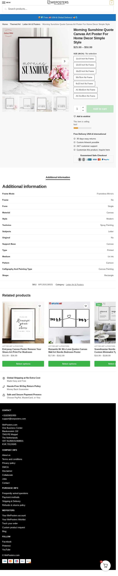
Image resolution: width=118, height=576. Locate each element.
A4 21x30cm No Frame (85, 96)
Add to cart (100, 108)
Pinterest (6, 545)
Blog (4, 531)
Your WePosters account (14, 515)
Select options (23, 364)
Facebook (7, 541)
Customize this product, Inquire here (93, 150)
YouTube (6, 549)
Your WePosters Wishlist (13, 519)
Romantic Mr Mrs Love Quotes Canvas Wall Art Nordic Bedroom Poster (67, 350)
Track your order (10, 523)
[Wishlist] (40, 306)
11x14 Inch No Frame (85, 59)
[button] (83, 107)
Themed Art (15, 24)
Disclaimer (7, 471)
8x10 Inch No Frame (84, 84)
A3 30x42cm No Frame (85, 90)
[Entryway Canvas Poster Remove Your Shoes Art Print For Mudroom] (23, 322)
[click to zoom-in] (35, 61)
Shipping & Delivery (11, 501)
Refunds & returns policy (13, 505)
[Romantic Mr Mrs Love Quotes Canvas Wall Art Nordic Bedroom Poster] (69, 322)
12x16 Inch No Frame (85, 65)
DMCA (5, 467)
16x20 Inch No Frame (85, 71)
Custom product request (13, 527)
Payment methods (10, 497)
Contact (5, 483)
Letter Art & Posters (31, 24)
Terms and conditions (12, 459)
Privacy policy (8, 463)
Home (5, 24)
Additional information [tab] (58, 177)
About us (6, 455)
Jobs (4, 479)
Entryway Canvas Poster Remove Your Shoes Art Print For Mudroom (21, 350)
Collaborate (7, 475)
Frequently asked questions (15, 493)
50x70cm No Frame (84, 77)
